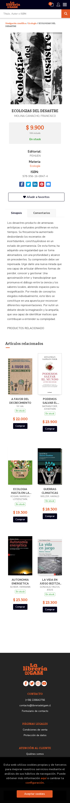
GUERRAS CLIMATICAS (50, 491)
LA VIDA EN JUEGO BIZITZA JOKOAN (50, 581)
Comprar (20, 426)
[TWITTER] (32, 683)
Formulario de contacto (35, 711)
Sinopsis (16, 213)
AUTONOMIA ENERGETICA (20, 581)
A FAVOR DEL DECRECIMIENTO (20, 400)
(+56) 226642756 (35, 700)
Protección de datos (35, 735)
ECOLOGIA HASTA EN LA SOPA (20, 491)
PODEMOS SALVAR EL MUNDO (50, 400)
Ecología (32, 23)
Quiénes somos (35, 754)
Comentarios (41, 213)
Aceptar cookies (34, 794)
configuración (34, 783)
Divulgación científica (16, 23)
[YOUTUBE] (44, 683)
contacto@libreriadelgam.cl (35, 705)
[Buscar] (65, 13)
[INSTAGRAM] (38, 683)
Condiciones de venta (35, 729)
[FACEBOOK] (26, 683)
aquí (43, 778)
